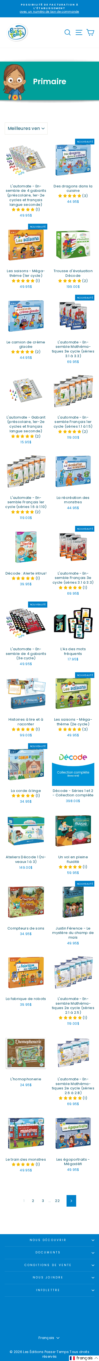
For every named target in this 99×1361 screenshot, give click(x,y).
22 (57, 1200)
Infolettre (48, 1290)
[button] (23, 209)
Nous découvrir (48, 1240)
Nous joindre (48, 1277)
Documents (48, 1252)
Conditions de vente (48, 1265)
